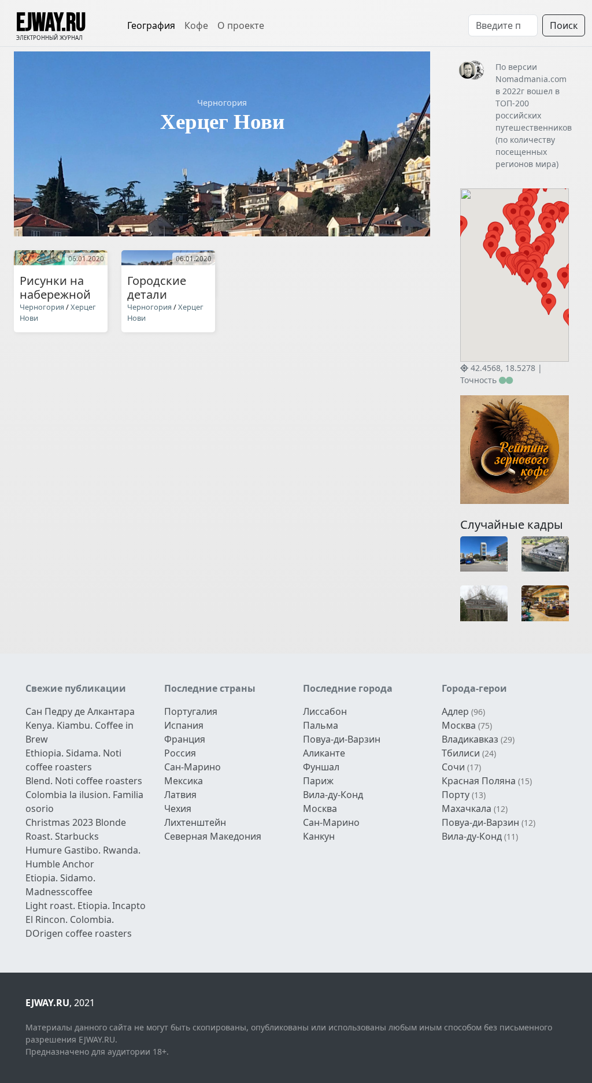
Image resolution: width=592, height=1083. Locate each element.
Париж (318, 780)
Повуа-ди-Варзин (341, 739)
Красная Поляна (479, 780)
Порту (455, 794)
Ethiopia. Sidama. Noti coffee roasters (73, 760)
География (151, 25)
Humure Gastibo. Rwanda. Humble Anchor (82, 857)
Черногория (222, 102)
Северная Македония (212, 836)
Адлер (455, 711)
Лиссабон (325, 711)
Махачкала (466, 808)
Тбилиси (461, 753)
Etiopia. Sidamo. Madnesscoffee (60, 884)
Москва (320, 808)
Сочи (453, 767)
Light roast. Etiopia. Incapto (85, 905)
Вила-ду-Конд (333, 794)
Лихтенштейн (195, 822)
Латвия (180, 794)
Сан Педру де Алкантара (80, 711)
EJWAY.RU (51, 23)
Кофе (196, 25)
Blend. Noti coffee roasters (83, 780)
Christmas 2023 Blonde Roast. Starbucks (75, 829)
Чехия (177, 808)
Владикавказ (470, 739)
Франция (184, 739)
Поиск (564, 25)
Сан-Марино (192, 767)
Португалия (190, 711)
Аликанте (324, 753)
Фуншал (321, 767)
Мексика (183, 780)
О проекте (240, 25)
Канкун (319, 836)
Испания (184, 725)
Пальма (320, 725)
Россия (180, 753)
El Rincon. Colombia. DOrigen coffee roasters (78, 926)
